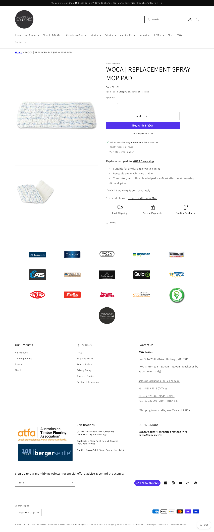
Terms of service (98, 524)
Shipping (123, 91)
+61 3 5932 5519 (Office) (153, 388)
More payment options (143, 133)
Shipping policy (115, 524)
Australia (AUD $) (27, 512)
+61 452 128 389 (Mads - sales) (157, 396)
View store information (122, 151)
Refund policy (66, 524)
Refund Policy (84, 364)
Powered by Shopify (48, 524)
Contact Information (88, 381)
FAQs (79, 352)
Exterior (19, 364)
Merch (18, 370)
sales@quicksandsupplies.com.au (159, 381)
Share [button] (113, 222)
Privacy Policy (84, 370)
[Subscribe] (71, 483)
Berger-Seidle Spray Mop (142, 198)
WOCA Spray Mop (143, 161)
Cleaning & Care (23, 358)
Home (18, 52)
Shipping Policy (85, 358)
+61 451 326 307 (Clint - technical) (159, 401)
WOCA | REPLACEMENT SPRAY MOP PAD (48, 52)
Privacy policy (81, 524)
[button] (52, 35)
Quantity (110, 97)
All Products (21, 352)
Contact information (134, 524)
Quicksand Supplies (30, 524)
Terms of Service (85, 375)
